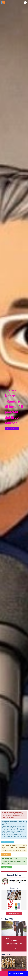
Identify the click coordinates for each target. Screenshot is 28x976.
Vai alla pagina (14, 948)
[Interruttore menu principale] (25, 2)
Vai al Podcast (11, 429)
